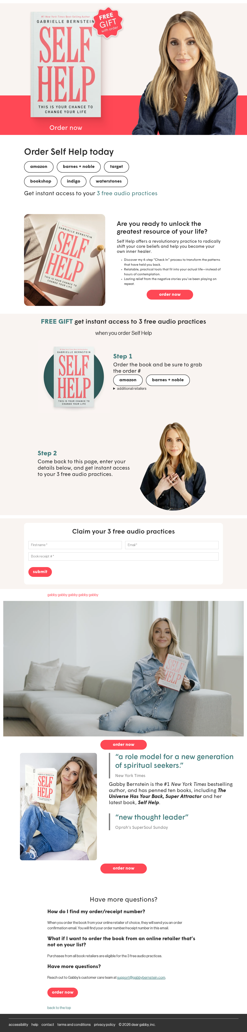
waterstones (109, 181)
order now (170, 295)
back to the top (59, 1008)
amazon (38, 167)
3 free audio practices (127, 194)
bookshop (40, 181)
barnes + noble (79, 167)
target (116, 167)
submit (40, 572)
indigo (73, 181)
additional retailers (131, 388)
